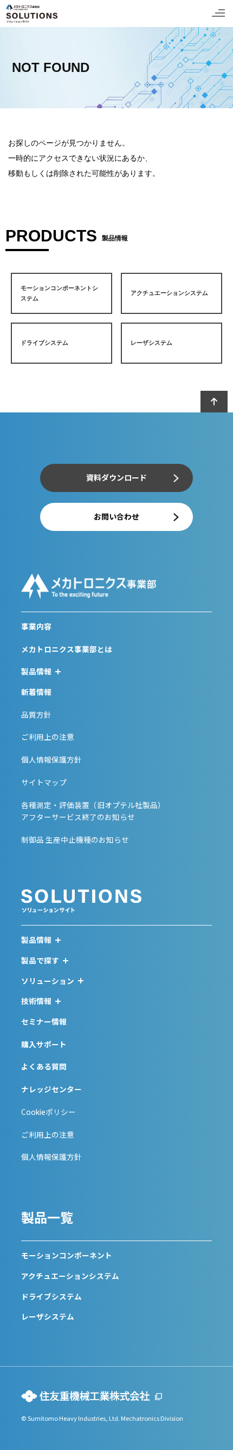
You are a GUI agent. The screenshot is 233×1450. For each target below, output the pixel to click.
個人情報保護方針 (51, 759)
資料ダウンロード (116, 477)
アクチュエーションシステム (70, 1275)
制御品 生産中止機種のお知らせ (75, 839)
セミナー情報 (44, 1021)
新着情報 (36, 691)
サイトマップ (44, 782)
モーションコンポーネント (66, 1255)
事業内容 (36, 626)
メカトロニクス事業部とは (66, 649)
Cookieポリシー (48, 1111)
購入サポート (44, 1044)
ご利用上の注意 (47, 736)
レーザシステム (47, 1316)
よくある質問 (44, 1066)
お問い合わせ (116, 516)
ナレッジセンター (51, 1089)
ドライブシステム (51, 1296)
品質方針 (36, 714)
